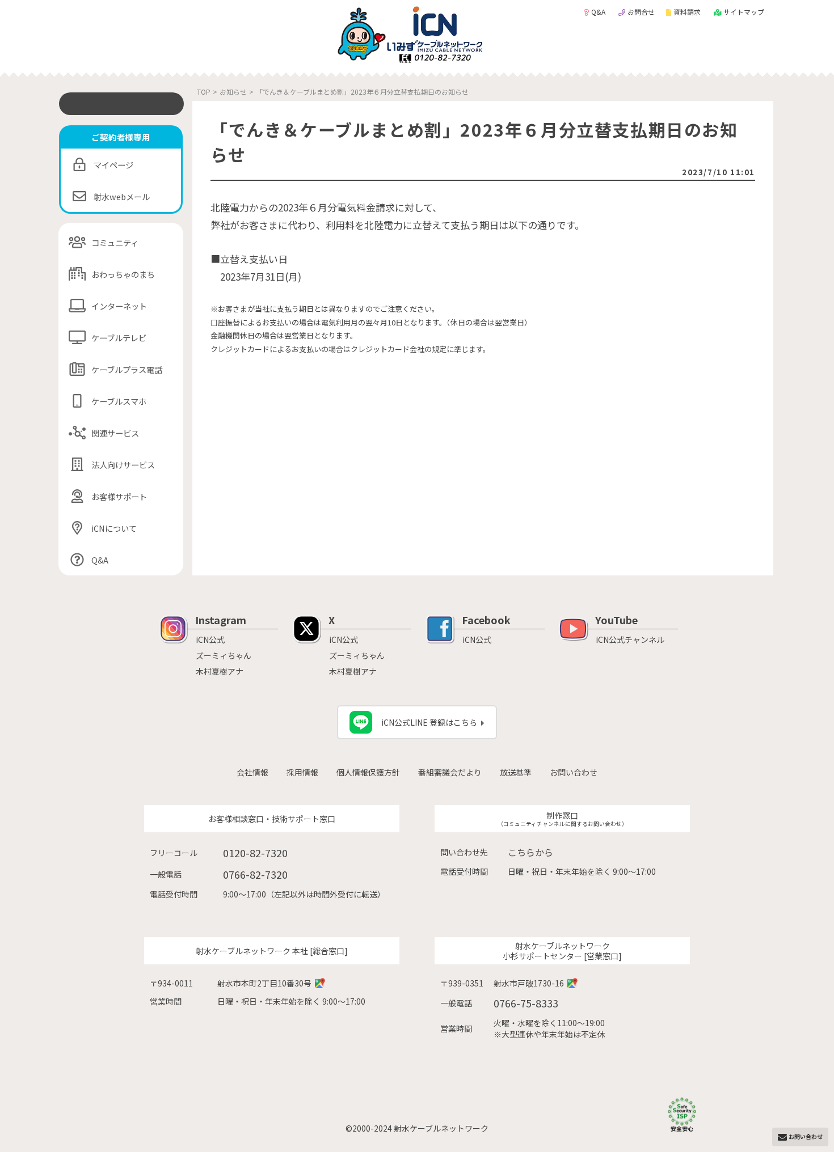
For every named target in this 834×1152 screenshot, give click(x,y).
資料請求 (687, 11)
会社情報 (252, 772)
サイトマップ (743, 11)
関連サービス (115, 433)
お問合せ (641, 11)
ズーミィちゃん (223, 655)
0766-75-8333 (526, 1003)
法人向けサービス (123, 465)
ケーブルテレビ (118, 338)
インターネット (119, 306)
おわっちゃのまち (123, 274)
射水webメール (122, 196)
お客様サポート (119, 496)
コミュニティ (114, 242)
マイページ (113, 165)
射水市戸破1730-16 (529, 983)
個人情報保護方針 (368, 772)
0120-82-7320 (255, 852)
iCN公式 (210, 639)
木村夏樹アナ (219, 671)
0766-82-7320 (255, 874)
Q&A (599, 11)
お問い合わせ (573, 772)
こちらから (530, 852)
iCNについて (114, 528)
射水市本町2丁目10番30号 (264, 983)
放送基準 (516, 772)
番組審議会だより (450, 772)
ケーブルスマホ (118, 401)
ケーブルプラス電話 (126, 369)
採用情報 (302, 772)
